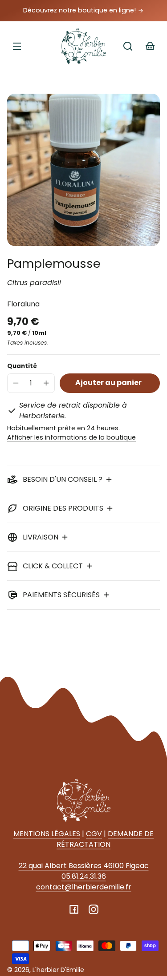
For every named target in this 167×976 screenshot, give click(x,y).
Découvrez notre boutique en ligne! (80, 10)
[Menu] (17, 46)
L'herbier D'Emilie (58, 969)
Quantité (22, 366)
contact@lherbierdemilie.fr (83, 887)
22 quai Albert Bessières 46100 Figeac (84, 866)
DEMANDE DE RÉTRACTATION (105, 839)
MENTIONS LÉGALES (46, 834)
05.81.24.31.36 (83, 876)
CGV (94, 834)
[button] (128, 46)
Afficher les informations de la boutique (71, 437)
